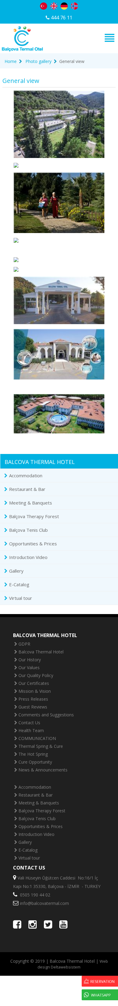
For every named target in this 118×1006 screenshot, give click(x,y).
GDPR (24, 644)
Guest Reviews (32, 707)
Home (11, 61)
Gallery (16, 571)
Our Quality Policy (35, 675)
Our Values (29, 667)
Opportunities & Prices (33, 544)
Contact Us (29, 722)
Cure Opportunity (35, 762)
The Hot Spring (33, 754)
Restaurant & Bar (27, 489)
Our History (29, 659)
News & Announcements (42, 770)
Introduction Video (28, 557)
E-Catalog (19, 584)
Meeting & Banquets (30, 503)
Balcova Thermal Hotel (41, 652)
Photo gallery (38, 61)
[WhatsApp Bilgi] (100, 995)
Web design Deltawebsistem (73, 964)
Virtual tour (20, 598)
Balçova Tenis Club (28, 530)
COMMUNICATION (37, 738)
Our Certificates (33, 683)
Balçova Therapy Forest (34, 516)
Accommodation (25, 475)
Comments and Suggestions (46, 715)
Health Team (31, 730)
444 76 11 (61, 17)
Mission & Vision (34, 691)
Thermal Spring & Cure (40, 746)
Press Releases (33, 699)
